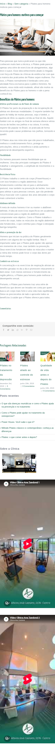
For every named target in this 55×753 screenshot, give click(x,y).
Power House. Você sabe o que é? (18, 422)
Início (2, 4)
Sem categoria (21, 4)
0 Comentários (28, 386)
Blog (10, 4)
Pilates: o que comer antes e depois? (19, 437)
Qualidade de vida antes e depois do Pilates (46, 374)
